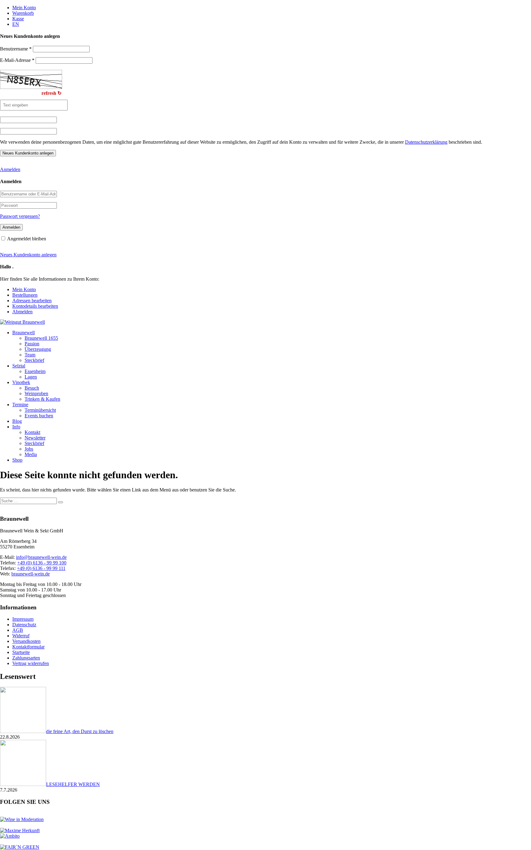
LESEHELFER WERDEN (73, 784)
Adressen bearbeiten (32, 300)
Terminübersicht (40, 410)
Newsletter (35, 437)
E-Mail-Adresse (17, 60)
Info (16, 426)
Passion (32, 343)
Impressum (22, 619)
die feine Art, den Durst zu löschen (79, 731)
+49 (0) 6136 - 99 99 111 (41, 568)
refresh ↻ (51, 93)
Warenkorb (23, 13)
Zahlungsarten (26, 657)
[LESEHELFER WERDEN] (23, 784)
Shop (17, 460)
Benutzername (16, 48)
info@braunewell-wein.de (41, 557)
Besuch (32, 388)
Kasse (18, 18)
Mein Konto (24, 7)
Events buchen (39, 415)
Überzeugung (38, 349)
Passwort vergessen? (20, 216)
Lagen (31, 376)
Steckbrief (34, 360)
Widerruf (21, 635)
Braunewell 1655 (41, 338)
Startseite (21, 652)
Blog (17, 421)
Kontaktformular (28, 646)
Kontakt (32, 432)
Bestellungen (24, 295)
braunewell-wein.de (30, 573)
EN (15, 24)
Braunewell (23, 332)
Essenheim (35, 371)
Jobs (29, 448)
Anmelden (10, 169)
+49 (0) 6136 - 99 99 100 (41, 562)
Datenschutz (24, 624)
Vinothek (21, 382)
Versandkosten (26, 641)
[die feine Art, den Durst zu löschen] (23, 731)
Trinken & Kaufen (42, 399)
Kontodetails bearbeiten (35, 306)
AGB (17, 630)
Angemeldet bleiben (26, 238)
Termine (20, 404)
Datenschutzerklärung (426, 142)
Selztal (18, 365)
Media (31, 454)
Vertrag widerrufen (30, 663)
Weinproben (36, 393)
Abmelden (22, 311)
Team (30, 354)
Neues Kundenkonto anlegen (28, 254)
